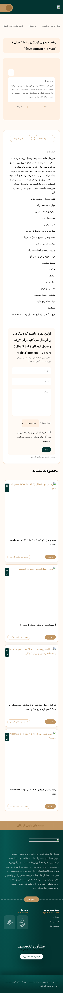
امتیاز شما (45, 423)
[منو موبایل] (6, 8)
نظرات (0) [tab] (19, 138)
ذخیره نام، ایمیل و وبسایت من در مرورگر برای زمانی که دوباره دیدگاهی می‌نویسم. (34, 436)
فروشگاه (32, 26)
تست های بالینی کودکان (40, 457)
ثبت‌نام (50, 557)
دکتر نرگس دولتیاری (51, 26)
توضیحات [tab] (43, 138)
